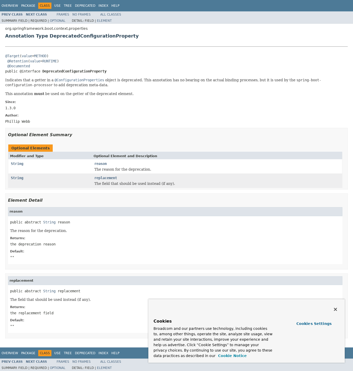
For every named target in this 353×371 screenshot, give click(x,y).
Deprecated (85, 6)
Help (115, 6)
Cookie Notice (232, 356)
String (17, 164)
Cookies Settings (314, 324)
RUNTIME (49, 61)
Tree (68, 6)
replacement (105, 178)
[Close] (335, 309)
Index (103, 6)
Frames (63, 14)
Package (28, 6)
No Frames (81, 14)
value (27, 56)
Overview (10, 6)
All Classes (110, 14)
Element (104, 21)
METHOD (40, 56)
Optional (57, 21)
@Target (12, 56)
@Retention (17, 61)
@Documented (18, 66)
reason (100, 164)
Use (57, 6)
